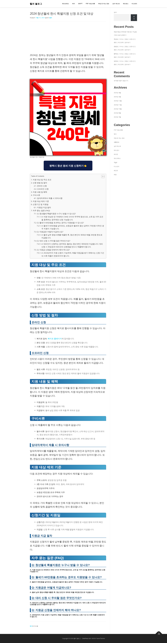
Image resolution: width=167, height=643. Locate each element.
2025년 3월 (117, 97)
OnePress (85, 638)
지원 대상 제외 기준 (41, 201)
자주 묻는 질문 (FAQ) (41, 210)
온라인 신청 (42, 186)
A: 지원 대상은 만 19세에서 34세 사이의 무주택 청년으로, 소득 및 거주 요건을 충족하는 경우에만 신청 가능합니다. (72, 218)
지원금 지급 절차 (44, 207)
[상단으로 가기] (158, 633)
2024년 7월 (117, 117)
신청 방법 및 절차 (40, 183)
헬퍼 (50, 18)
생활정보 (116, 142)
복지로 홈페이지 (55, 338)
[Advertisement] (68, 38)
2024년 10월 (118, 109)
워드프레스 (65, 3)
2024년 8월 (117, 113)
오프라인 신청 (43, 189)
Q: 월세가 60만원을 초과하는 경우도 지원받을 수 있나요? (60, 222)
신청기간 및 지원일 (40, 204)
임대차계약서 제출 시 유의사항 (49, 198)
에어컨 (116, 154)
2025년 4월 (117, 93)
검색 (115, 12)
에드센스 (125, 3)
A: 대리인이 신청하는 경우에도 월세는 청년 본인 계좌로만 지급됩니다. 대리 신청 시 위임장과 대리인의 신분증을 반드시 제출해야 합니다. (72, 245)
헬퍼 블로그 (36, 4)
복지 (73, 3)
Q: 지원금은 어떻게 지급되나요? (50, 232)
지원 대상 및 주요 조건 (42, 179)
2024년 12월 (118, 101)
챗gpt (80, 3)
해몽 (115, 174)
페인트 (116, 170)
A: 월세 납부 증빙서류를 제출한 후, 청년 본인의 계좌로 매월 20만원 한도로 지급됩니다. (71, 236)
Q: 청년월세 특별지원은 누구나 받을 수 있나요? (56, 213)
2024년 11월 (118, 105)
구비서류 (36, 195)
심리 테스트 (116, 3)
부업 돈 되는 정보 (103, 3)
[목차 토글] (102, 176)
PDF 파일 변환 (90, 3)
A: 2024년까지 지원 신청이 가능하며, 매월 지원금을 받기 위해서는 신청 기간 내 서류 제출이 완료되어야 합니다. (72, 254)
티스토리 (134, 3)
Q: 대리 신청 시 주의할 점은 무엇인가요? (53, 241)
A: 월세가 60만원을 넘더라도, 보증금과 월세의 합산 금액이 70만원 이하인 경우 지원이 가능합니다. (72, 227)
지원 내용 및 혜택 (40, 192)
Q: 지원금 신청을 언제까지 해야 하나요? (53, 250)
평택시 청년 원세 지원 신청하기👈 (68, 165)
